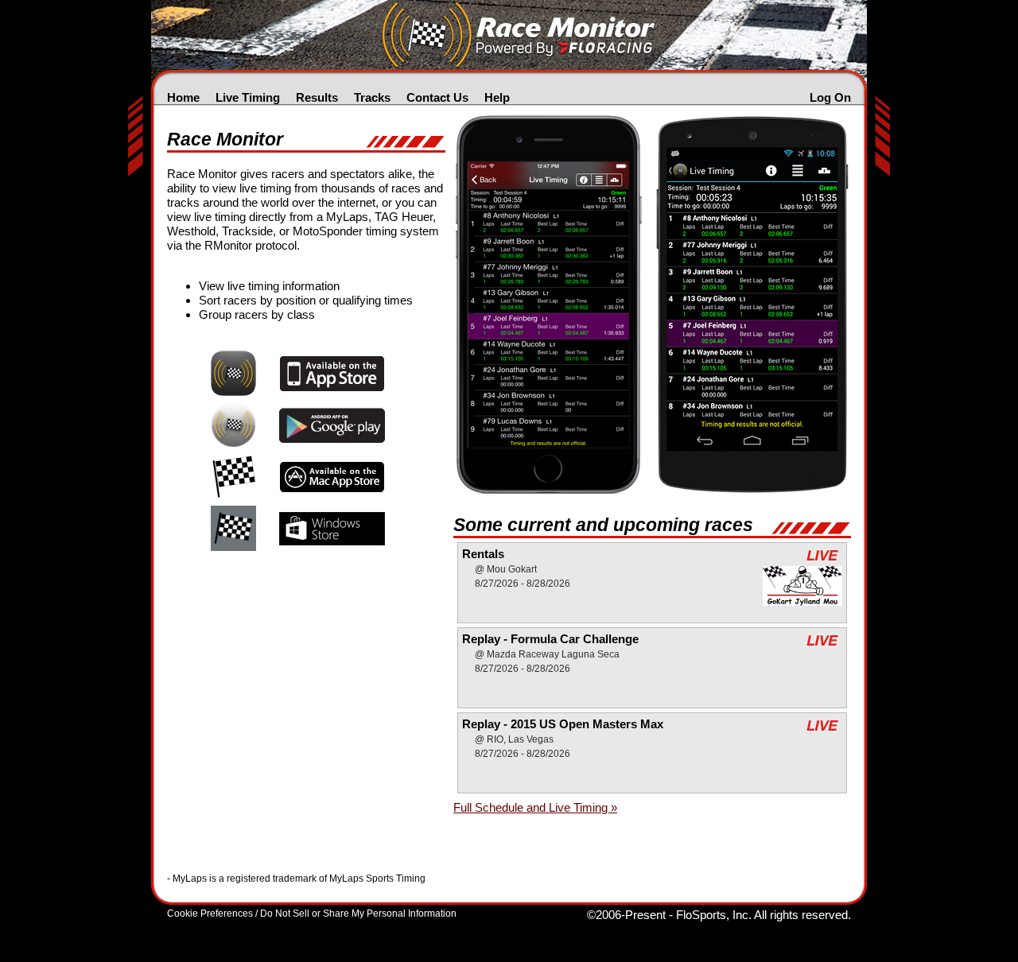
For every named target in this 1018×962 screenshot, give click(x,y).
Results (317, 97)
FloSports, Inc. (714, 914)
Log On (830, 97)
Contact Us (437, 97)
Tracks (372, 97)
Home (183, 97)
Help (497, 97)
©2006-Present (626, 914)
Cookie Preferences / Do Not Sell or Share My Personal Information (312, 913)
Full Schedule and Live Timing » (535, 807)
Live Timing (248, 97)
